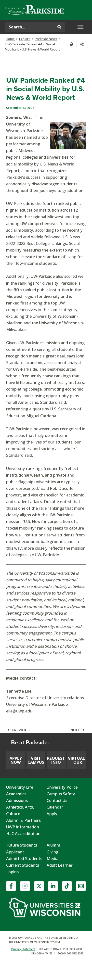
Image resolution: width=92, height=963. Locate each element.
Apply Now (16, 760)
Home (10, 39)
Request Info (56, 760)
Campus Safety (61, 794)
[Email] (81, 886)
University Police (62, 787)
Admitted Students (24, 858)
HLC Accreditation (23, 833)
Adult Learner (60, 865)
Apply (52, 813)
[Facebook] (11, 886)
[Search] (59, 27)
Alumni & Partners (23, 820)
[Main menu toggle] (80, 27)
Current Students (22, 865)
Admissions (17, 800)
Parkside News (46, 39)
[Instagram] (25, 886)
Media (52, 858)
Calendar (55, 807)
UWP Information (22, 827)
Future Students (21, 845)
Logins (12, 871)
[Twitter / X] (39, 886)
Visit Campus (35, 760)
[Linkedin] (53, 886)
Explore (24, 39)
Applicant (15, 852)
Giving (52, 852)
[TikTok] (67, 886)
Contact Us (57, 800)
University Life (19, 787)
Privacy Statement (23, 949)
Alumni (53, 845)
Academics (16, 794)
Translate (71, 44)
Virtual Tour (76, 760)
